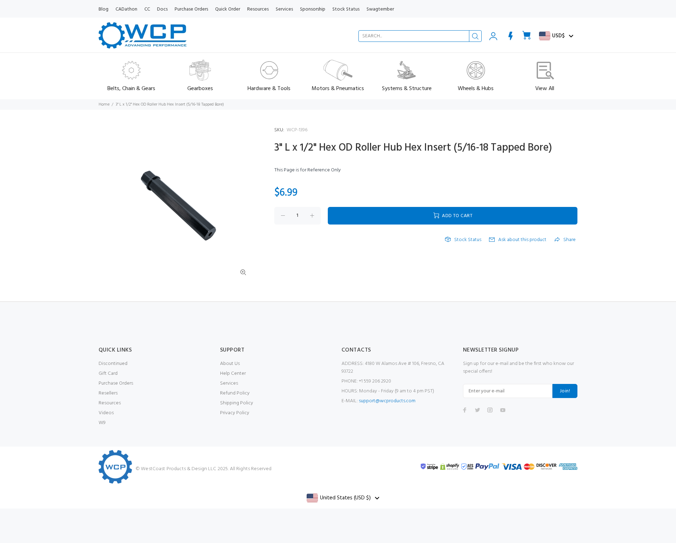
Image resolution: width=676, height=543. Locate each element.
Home (104, 104)
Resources (110, 403)
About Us (230, 364)
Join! (565, 391)
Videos (106, 413)
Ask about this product (522, 240)
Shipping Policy (236, 403)
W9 (102, 423)
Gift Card (108, 374)
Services (229, 383)
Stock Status (467, 240)
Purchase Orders (116, 383)
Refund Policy (235, 393)
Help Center (233, 374)
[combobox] (420, 36)
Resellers (108, 393)
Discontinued (113, 364)
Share (569, 240)
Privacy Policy (234, 413)
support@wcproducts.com (387, 401)
